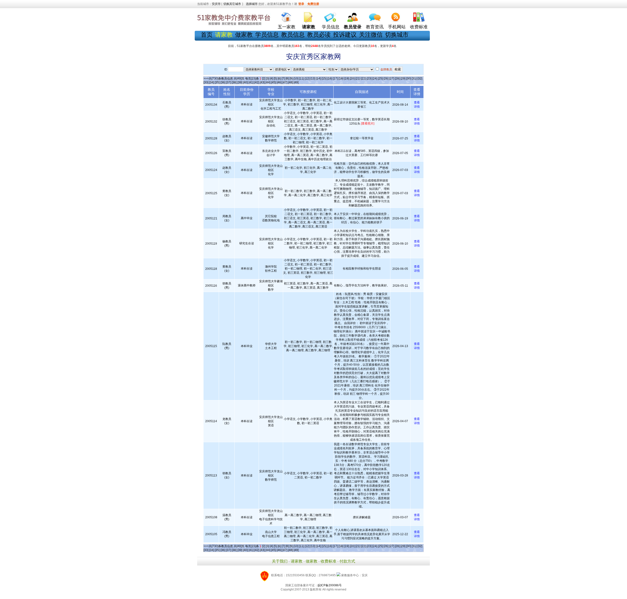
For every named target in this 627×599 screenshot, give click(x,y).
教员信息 (293, 34)
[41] (251, 82)
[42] (256, 82)
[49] (296, 82)
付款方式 (347, 561)
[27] (391, 78)
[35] (217, 82)
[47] (284, 82)
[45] (273, 82)
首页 (207, 34)
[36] (222, 82)
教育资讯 (375, 26)
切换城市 (397, 34)
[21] (357, 78)
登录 (301, 4)
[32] (419, 78)
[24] (374, 78)
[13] (312, 78)
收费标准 (419, 26)
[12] (307, 78)
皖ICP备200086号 (330, 585)
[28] (397, 78)
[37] (228, 82)
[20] (352, 78)
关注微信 (371, 34)
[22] (363, 78)
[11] (301, 78)
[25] (380, 78)
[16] (329, 78)
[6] (279, 78)
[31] (414, 78)
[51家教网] (234, 25)
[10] (295, 78)
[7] (283, 78)
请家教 (296, 561)
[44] (267, 82)
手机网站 (397, 26)
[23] (369, 78)
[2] (263, 78)
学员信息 (330, 26)
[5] (275, 78)
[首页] (287, 16)
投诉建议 (345, 34)
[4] (271, 78)
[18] (340, 78)
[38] (234, 82)
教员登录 (353, 26)
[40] (245, 82)
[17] (335, 78)
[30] (408, 78)
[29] (402, 78)
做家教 (244, 34)
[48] (290, 82)
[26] (386, 78)
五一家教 (286, 26)
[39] (239, 82)
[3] (267, 78)
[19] (346, 78)
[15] (324, 78)
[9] (291, 78)
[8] (287, 78)
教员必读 (319, 34)
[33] (206, 82)
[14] (318, 78)
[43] (262, 82)
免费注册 (313, 4)
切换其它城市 (232, 4)
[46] (279, 82)
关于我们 (280, 561)
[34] (211, 82)
